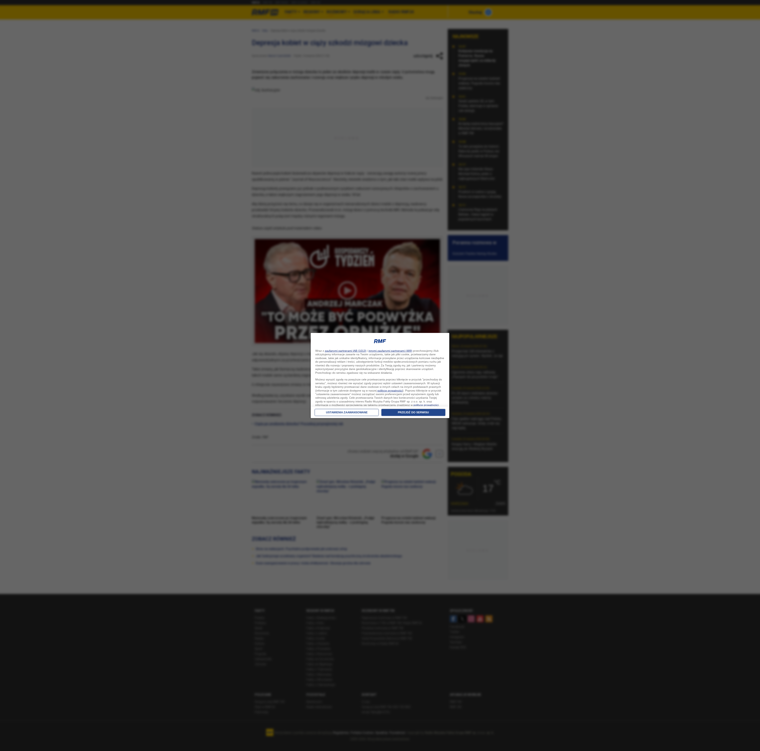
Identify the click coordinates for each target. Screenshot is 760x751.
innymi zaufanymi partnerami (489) (390, 350)
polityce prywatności (390, 390)
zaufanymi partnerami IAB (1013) (345, 350)
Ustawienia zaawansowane (347, 412)
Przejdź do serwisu (413, 412)
